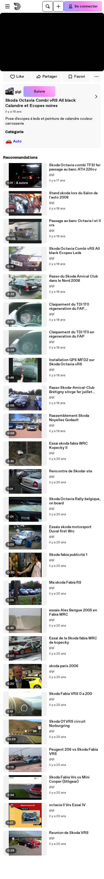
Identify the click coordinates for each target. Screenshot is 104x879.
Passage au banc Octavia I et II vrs (75, 223)
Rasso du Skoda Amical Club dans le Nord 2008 (73, 278)
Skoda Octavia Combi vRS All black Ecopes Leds (74, 251)
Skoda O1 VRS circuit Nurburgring (67, 723)
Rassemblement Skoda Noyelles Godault (69, 418)
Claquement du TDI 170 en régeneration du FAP (71, 334)
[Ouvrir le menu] (7, 6)
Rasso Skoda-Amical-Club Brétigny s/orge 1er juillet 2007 (71, 390)
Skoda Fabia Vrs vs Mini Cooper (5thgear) (69, 779)
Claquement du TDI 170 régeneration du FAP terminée (69, 306)
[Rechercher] (47, 6)
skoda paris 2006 (63, 666)
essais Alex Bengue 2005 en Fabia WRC (73, 612)
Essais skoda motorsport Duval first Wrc (70, 529)
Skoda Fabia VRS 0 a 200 (70, 694)
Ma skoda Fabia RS (65, 582)
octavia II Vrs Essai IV (67, 805)
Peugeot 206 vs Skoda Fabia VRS (73, 751)
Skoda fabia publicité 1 (68, 555)
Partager (49, 76)
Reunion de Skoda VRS (69, 833)
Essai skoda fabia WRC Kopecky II (68, 445)
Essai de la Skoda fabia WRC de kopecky (73, 640)
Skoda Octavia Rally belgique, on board (75, 501)
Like (20, 76)
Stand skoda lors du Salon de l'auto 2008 (73, 195)
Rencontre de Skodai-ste (70, 471)
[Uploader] (58, 6)
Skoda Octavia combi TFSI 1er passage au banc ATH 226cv (75, 167)
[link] (13, 91)
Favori (79, 76)
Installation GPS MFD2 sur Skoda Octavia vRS (71, 362)
